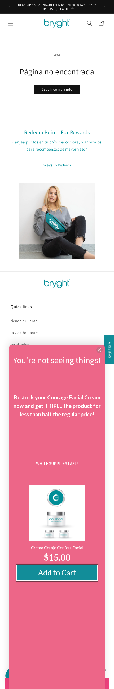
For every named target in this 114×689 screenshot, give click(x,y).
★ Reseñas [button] (110, 349)
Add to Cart (57, 572)
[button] (10, 23)
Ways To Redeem (57, 165)
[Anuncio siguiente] (104, 7)
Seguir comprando (57, 89)
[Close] (99, 350)
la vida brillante (24, 332)
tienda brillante (24, 320)
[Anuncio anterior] (10, 7)
